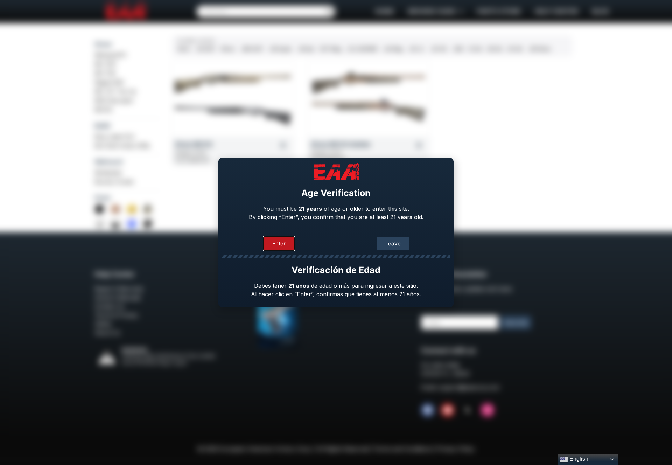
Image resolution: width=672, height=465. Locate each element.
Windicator (108, 172)
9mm (184, 49)
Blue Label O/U (114, 136)
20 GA (515, 49)
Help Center (556, 11)
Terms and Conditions (403, 448)
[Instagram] (487, 410)
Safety (103, 323)
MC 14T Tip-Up (115, 91)
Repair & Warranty (119, 288)
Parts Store (499, 11)
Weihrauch (108, 161)
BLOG (600, 11)
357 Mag (330, 49)
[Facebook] (427, 410)
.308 (457, 49)
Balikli (102, 125)
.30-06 (438, 49)
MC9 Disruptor (114, 100)
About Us (107, 332)
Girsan (103, 44)
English (578, 459)
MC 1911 (105, 64)
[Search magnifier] (329, 11)
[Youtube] (447, 410)
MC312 (103, 109)
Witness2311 (110, 54)
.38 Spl (306, 49)
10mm (228, 49)
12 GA (475, 49)
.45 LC (416, 49)
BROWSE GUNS (432, 11)
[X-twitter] (467, 410)
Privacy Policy (456, 448)
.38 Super (280, 49)
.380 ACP (251, 49)
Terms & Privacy (116, 315)
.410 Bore (539, 49)
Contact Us (109, 306)
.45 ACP (205, 49)
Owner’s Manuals (117, 297)
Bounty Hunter (114, 181)
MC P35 (104, 73)
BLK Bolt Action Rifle (122, 145)
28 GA (495, 49)
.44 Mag (393, 49)
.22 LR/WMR (362, 49)
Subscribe (516, 322)
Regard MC (109, 82)
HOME (384, 11)
